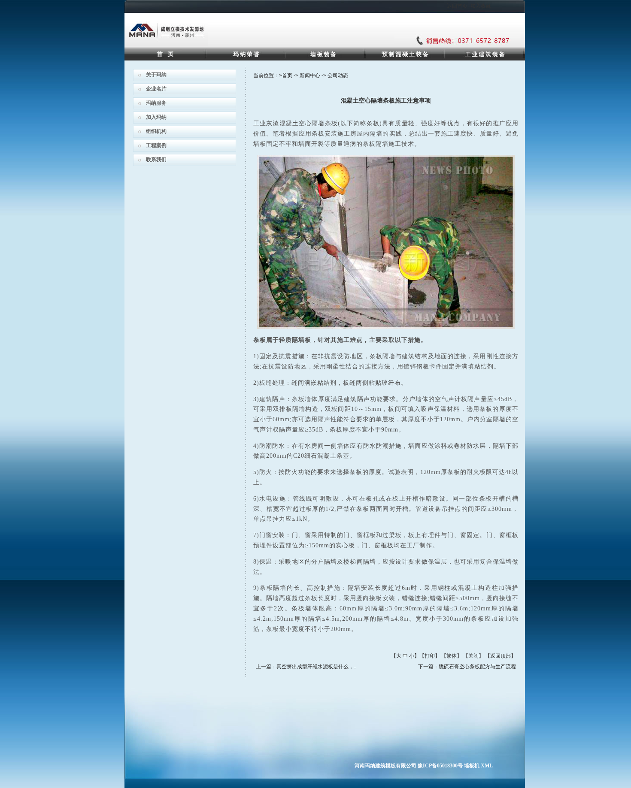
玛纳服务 (156, 103)
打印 (430, 656)
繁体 (451, 656)
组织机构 (156, 131)
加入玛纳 (156, 117)
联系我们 (156, 160)
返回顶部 (500, 656)
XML (487, 766)
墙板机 (471, 766)
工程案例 (156, 145)
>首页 (285, 75)
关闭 (473, 656)
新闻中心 (310, 75)
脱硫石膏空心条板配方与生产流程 (477, 667)
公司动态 (338, 75)
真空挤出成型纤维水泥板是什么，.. (316, 667)
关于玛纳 (156, 75)
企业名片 (156, 89)
